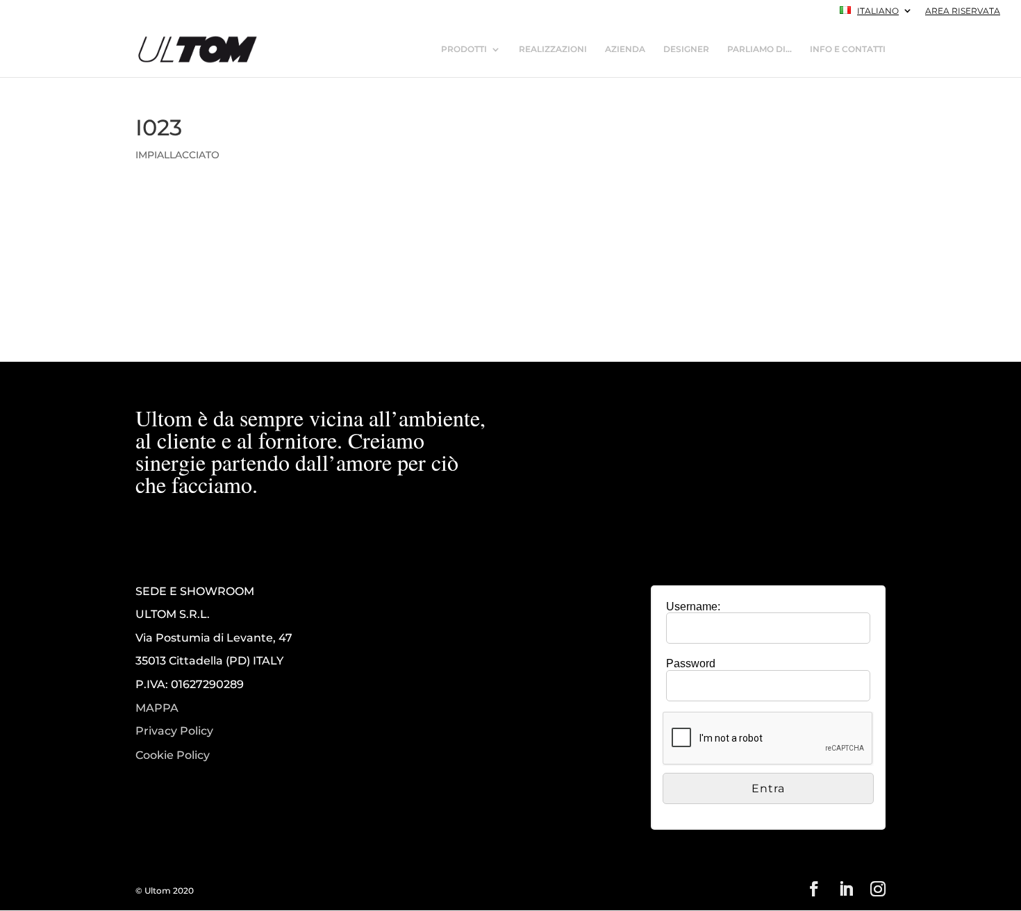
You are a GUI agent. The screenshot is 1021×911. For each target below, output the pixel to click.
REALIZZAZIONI (553, 49)
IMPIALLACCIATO (177, 155)
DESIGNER (686, 49)
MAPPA (157, 707)
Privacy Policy (174, 731)
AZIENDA (625, 49)
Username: (693, 606)
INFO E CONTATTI (848, 49)
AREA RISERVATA (962, 11)
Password (690, 663)
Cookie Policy (172, 755)
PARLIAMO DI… (759, 49)
